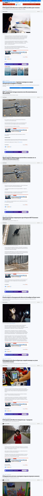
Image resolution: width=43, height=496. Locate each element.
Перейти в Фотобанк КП (12, 323)
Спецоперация (10, 0)
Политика (14, 0)
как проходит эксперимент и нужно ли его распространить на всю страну (19, 53)
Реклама (35, 2)
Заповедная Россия (27, 4)
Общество (17, 0)
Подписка (38, 2)
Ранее (5, 134)
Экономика (21, 0)
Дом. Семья (4, 80)
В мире (24, 0)
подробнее (20, 142)
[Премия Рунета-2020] (12, 2)
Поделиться (38, 11)
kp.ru (27, 144)
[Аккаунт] (42, 1)
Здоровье (30, 0)
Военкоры (13, 4)
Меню (1, 1)
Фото (4, 0)
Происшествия (32, 4)
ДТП (6, 61)
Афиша (35, 4)
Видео (6, 0)
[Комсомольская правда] (6, 2)
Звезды (27, 0)
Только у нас (9, 4)
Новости (7, 4)
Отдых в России (23, 4)
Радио (31, 2)
